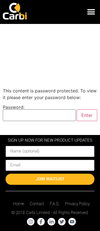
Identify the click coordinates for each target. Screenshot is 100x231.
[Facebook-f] (41, 221)
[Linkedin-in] (51, 221)
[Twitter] (62, 221)
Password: (13, 107)
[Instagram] (30, 221)
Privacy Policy (77, 203)
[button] (91, 12)
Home (18, 203)
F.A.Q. (54, 203)
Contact (37, 203)
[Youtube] (72, 221)
